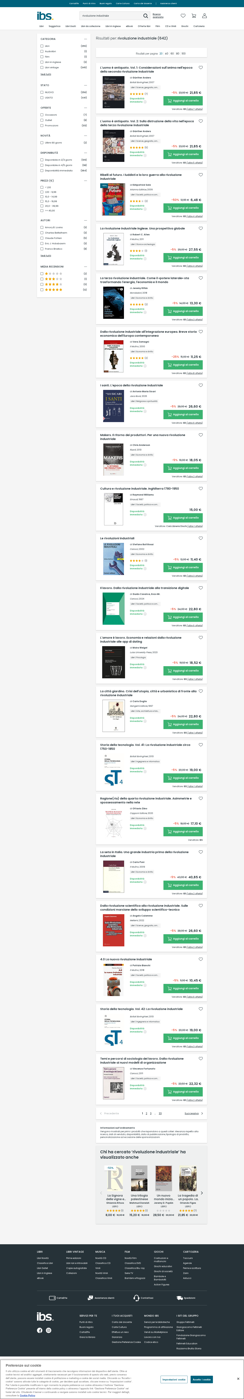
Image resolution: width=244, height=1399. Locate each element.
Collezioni (71, 1273)
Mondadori (135, 292)
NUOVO (49, 92)
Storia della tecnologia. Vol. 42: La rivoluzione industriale (141, 1009)
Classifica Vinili (103, 1278)
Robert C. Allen (141, 234)
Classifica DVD (133, 1263)
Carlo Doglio (140, 701)
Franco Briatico (53, 248)
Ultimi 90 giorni (53, 142)
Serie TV (129, 1273)
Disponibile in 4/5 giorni (58, 165)
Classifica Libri (45, 1263)
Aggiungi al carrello (186, 100)
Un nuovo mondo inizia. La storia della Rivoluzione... (163, 1197)
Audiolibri (50, 51)
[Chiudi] (238, 1379)
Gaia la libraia (87, 1337)
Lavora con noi (152, 1337)
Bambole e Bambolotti (160, 1278)
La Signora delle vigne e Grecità (115, 1197)
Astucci (187, 1278)
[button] (145, 15)
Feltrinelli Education (186, 1343)
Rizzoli (133, 449)
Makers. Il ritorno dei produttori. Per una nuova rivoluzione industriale (142, 437)
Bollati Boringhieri (139, 82)
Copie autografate (76, 1268)
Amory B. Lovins (54, 227)
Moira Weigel (140, 647)
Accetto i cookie (202, 1379)
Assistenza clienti (168, 3)
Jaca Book (135, 396)
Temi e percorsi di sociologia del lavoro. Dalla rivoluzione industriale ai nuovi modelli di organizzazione (142, 1061)
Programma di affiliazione (158, 1327)
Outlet (48, 120)
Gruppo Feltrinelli (185, 1322)
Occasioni (51, 114)
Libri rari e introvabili (77, 1263)
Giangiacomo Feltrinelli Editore (189, 1329)
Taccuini (188, 1258)
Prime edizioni (73, 1258)
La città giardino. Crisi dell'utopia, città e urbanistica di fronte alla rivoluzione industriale (148, 693)
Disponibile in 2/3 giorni (58, 160)
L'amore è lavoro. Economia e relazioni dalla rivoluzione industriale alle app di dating (140, 640)
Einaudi (134, 499)
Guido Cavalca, (142, 594)
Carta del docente (143, 3)
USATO (49, 97)
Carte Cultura (123, 3)
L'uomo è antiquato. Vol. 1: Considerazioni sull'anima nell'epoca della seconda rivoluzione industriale (146, 70)
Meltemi (134, 920)
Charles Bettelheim (56, 232)
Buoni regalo (106, 3)
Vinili (97, 1268)
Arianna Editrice (138, 189)
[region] (122, 1379)
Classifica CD (102, 1263)
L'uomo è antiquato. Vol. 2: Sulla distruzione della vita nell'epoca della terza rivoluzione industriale (147, 123)
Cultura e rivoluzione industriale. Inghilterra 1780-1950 (139, 489)
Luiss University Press (140, 652)
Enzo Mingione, (159, 594)
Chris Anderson (141, 445)
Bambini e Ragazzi (135, 1278)
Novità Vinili (101, 1273)
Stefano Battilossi (143, 544)
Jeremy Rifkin (140, 288)
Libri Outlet (42, 1268)
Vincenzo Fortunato (144, 1068)
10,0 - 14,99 (51, 196)
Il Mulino (134, 239)
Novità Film (131, 1258)
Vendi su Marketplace (156, 1332)
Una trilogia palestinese (139, 1197)
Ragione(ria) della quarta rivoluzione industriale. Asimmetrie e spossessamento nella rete (146, 800)
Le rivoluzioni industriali (117, 538)
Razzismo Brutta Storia (188, 1348)
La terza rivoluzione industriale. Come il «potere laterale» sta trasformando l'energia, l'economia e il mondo (144, 280)
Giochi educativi (163, 1266)
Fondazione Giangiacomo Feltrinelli (191, 1337)
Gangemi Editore (138, 705)
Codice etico (151, 1342)
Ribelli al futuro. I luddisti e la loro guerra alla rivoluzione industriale (141, 177)
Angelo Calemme (143, 915)
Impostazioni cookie (174, 1379)
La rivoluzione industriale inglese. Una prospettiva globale (142, 229)
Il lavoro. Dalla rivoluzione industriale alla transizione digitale (144, 588)
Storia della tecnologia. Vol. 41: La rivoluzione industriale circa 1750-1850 (145, 747)
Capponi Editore (138, 813)
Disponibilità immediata (59, 170)
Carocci (134, 549)
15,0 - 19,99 (51, 201)
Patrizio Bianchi (141, 965)
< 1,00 (48, 187)
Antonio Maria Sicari (144, 391)
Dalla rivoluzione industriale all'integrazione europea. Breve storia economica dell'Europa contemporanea (148, 334)
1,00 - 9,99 (50, 192)
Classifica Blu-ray (135, 1268)
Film (47, 56)
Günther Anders (142, 77)
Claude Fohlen (53, 238)
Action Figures (161, 1284)
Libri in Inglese (44, 1273)
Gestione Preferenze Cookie (126, 1342)
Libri (47, 46)
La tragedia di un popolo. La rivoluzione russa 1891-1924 (188, 1197)
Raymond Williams (143, 494)
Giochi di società (163, 1271)
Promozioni (51, 125)
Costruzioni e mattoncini (161, 1260)
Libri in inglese (53, 62)
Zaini (185, 1273)
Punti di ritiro (89, 3)
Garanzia (117, 1337)
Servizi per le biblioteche (157, 1322)
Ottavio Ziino (140, 808)
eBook (40, 1278)
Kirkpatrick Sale (142, 184)
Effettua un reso (120, 1332)
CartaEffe (74, 3)
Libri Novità (43, 1258)
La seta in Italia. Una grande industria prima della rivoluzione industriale (144, 854)
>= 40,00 (50, 210)
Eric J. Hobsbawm (55, 243)
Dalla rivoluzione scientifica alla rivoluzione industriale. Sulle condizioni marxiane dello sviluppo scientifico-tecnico (144, 908)
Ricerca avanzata (158, 16)
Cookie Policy (27, 1395)
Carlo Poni (138, 862)
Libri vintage (52, 67)
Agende (187, 1263)
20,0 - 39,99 (51, 206)
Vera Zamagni (141, 341)
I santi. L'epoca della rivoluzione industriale (131, 385)
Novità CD (100, 1258)
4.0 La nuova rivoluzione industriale (126, 959)
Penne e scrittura (192, 1268)
